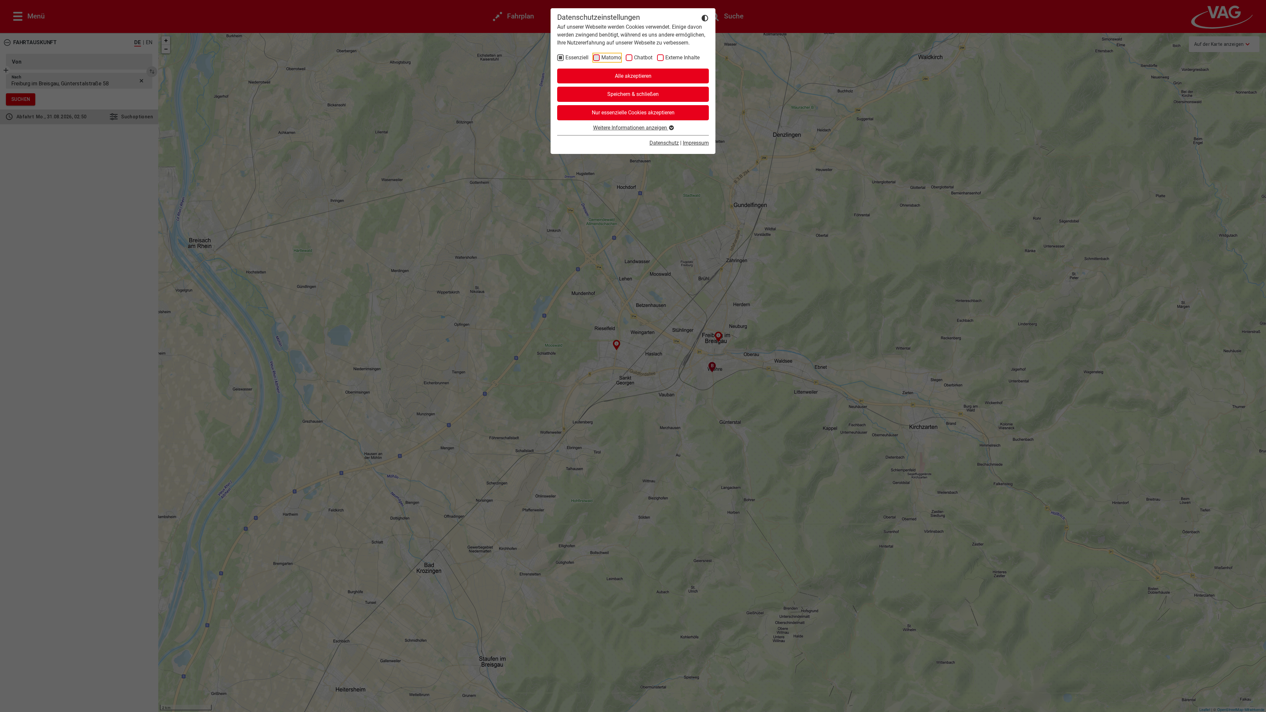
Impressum (696, 143)
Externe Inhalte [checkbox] (682, 57)
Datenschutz (664, 143)
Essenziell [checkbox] (576, 57)
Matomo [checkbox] (611, 57)
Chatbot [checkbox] (643, 57)
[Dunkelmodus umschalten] (705, 18)
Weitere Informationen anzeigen (630, 128)
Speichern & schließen (633, 94)
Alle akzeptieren (633, 76)
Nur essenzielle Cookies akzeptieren (633, 112)
